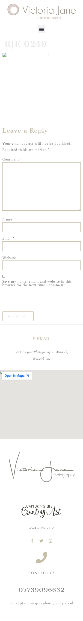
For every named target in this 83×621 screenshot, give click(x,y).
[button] (41, 29)
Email (8, 238)
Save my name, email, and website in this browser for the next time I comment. (37, 283)
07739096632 (41, 590)
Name (8, 219)
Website (9, 258)
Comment (12, 159)
